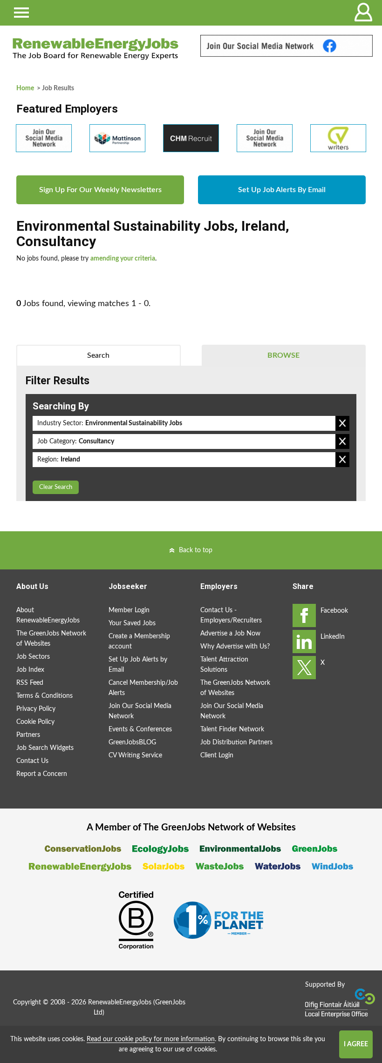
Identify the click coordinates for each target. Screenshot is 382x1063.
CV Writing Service (135, 755)
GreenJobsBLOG (132, 742)
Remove (342, 423)
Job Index (30, 670)
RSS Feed (29, 683)
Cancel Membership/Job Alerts (143, 688)
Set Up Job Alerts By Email (282, 190)
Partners (28, 735)
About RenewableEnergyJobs (48, 615)
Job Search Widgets (45, 748)
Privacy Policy (35, 709)
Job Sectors (33, 657)
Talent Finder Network (232, 729)
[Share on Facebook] (304, 615)
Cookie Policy (35, 722)
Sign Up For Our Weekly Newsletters (100, 190)
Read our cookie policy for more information (151, 1039)
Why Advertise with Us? (235, 646)
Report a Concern (41, 774)
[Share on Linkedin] (304, 641)
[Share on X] (304, 667)
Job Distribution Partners (236, 742)
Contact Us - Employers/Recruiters (231, 615)
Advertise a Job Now (230, 633)
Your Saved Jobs (132, 623)
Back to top (195, 550)
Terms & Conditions (44, 696)
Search (98, 355)
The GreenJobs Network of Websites (51, 638)
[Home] (95, 49)
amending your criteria (122, 258)
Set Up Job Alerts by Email (138, 664)
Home (25, 88)
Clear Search (55, 487)
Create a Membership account (139, 641)
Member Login (129, 610)
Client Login (216, 755)
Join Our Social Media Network (140, 711)
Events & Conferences (140, 729)
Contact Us (32, 761)
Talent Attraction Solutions (224, 664)
